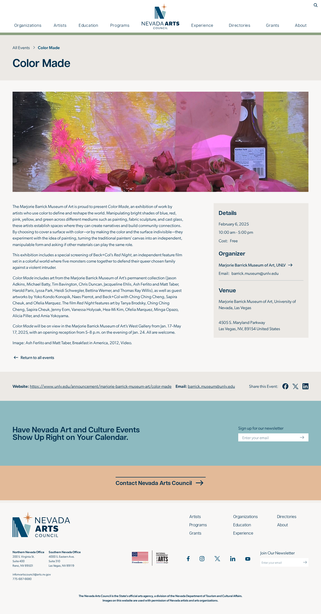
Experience (202, 25)
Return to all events (37, 357)
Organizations (27, 25)
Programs (119, 25)
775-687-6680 (22, 579)
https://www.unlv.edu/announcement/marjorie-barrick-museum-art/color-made (101, 386)
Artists (60, 25)
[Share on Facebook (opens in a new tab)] (285, 386)
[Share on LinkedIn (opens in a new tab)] (305, 386)
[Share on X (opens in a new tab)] (295, 386)
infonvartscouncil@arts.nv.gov (32, 574)
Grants (272, 25)
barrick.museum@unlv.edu (255, 273)
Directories (240, 25)
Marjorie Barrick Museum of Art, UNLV (256, 265)
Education (88, 25)
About (301, 25)
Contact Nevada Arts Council (154, 483)
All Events (21, 47)
